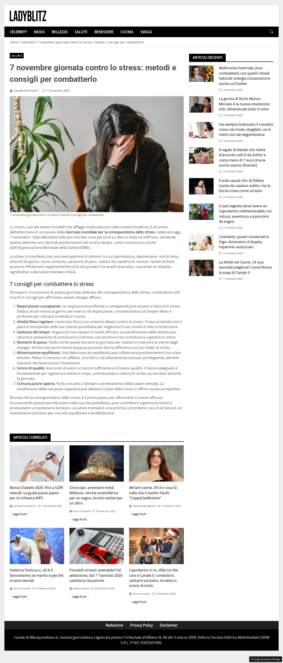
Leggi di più (19, 514)
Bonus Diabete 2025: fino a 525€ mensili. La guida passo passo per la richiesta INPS (36, 492)
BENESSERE (103, 31)
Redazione (114, 625)
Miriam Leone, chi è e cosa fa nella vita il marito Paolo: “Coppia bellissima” (153, 492)
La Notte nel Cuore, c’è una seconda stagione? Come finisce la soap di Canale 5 (245, 267)
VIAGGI (146, 31)
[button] (271, 31)
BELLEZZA (60, 31)
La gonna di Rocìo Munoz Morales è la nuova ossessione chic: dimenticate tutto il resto (244, 103)
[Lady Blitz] (28, 15)
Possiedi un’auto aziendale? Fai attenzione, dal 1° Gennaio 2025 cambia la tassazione (95, 575)
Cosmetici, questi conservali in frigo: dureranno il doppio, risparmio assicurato (244, 241)
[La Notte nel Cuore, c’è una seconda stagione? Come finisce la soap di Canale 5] (201, 268)
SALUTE (81, 31)
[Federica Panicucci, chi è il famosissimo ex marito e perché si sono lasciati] (37, 546)
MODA (39, 31)
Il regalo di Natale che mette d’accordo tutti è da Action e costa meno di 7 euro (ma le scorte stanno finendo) (242, 157)
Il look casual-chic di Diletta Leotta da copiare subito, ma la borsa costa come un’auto (244, 185)
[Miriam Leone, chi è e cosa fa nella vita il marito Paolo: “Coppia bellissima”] (156, 463)
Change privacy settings (265, 659)
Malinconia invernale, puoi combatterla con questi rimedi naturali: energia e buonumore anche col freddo (244, 75)
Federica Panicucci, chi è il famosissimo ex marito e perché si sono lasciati (36, 575)
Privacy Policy (141, 625)
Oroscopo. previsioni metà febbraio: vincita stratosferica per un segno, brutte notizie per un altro (96, 495)
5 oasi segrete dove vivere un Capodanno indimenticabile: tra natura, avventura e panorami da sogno (245, 213)
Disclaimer (169, 625)
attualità (16, 56)
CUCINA (126, 31)
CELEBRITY (18, 31)
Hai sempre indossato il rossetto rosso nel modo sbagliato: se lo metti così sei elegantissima (246, 129)
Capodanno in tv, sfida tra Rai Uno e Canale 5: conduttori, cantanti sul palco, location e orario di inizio (153, 578)
